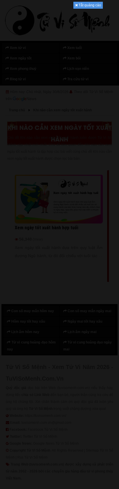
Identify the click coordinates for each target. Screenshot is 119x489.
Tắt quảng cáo (89, 5)
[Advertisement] (59, 96)
